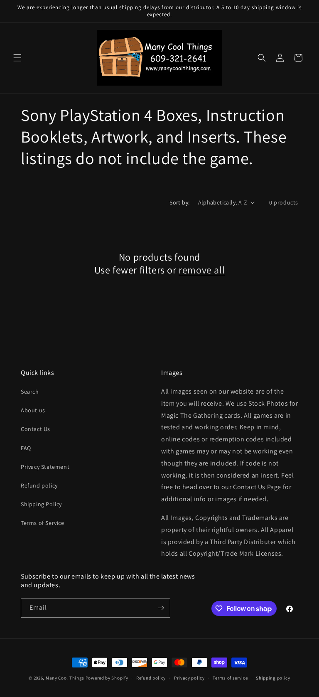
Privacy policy (189, 678)
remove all (202, 270)
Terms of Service (42, 523)
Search (30, 391)
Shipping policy (273, 678)
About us (33, 410)
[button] (17, 58)
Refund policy (39, 485)
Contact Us (35, 429)
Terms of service (230, 678)
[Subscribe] (161, 608)
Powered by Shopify (107, 678)
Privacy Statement (45, 466)
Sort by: (179, 202)
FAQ (26, 448)
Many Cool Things (65, 678)
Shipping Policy (41, 504)
